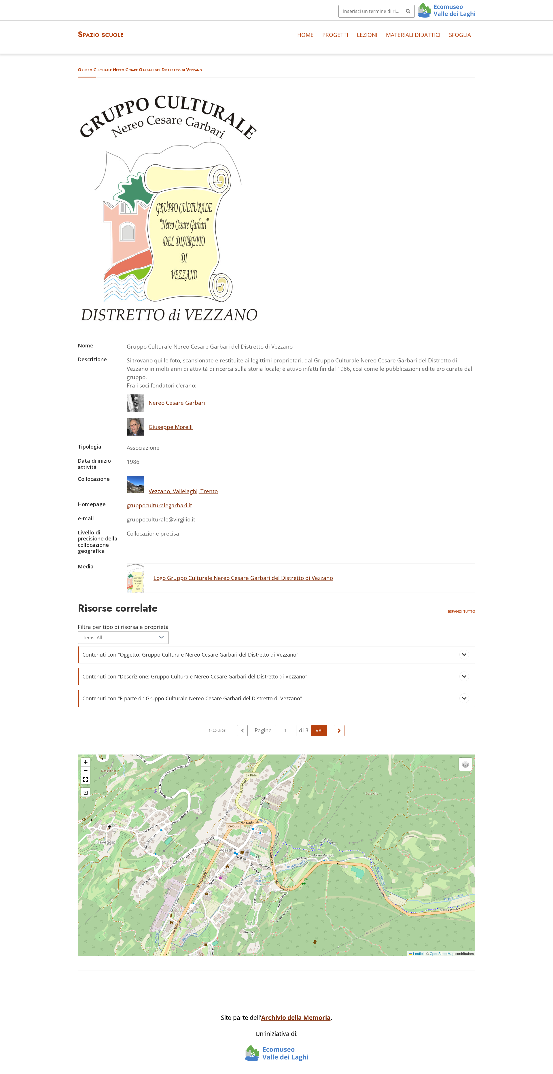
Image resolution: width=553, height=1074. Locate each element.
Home (305, 35)
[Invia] (408, 11)
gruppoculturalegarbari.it (159, 505)
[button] (85, 762)
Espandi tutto (461, 611)
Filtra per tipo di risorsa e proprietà (123, 627)
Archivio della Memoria (296, 1018)
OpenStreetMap (442, 953)
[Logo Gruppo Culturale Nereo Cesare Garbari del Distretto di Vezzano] (169, 320)
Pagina (264, 730)
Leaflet (418, 953)
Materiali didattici (413, 35)
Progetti (335, 35)
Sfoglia (460, 35)
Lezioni (367, 35)
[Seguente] (339, 730)
